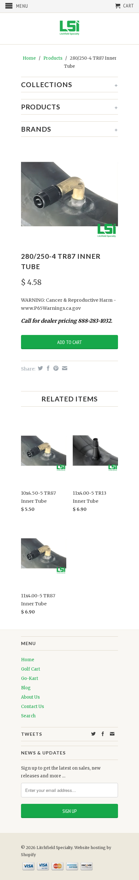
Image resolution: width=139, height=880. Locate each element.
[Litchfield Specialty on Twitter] (93, 734)
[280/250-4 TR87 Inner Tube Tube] (69, 193)
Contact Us (32, 706)
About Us (30, 697)
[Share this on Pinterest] (55, 368)
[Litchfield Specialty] (69, 28)
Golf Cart (30, 669)
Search (28, 716)
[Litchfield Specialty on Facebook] (103, 734)
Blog (26, 688)
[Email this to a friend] (63, 368)
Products (52, 58)
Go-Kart (29, 678)
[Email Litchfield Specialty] (112, 734)
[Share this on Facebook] (47, 368)
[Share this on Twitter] (39, 368)
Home (27, 660)
